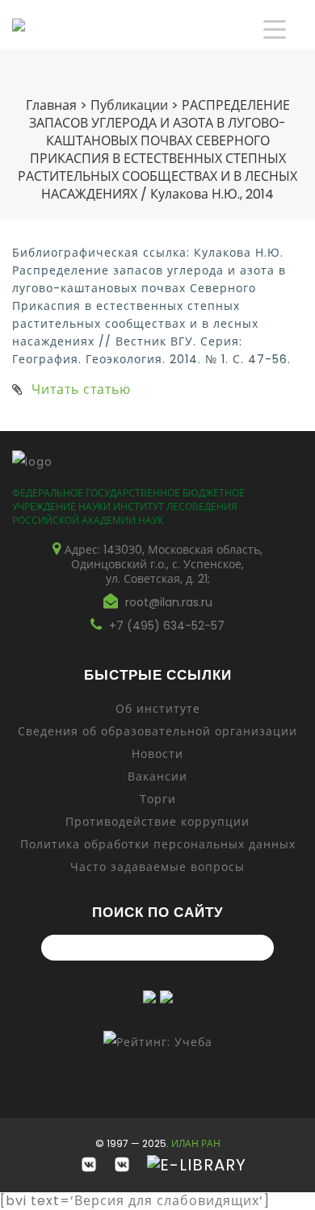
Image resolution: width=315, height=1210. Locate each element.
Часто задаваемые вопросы (157, 867)
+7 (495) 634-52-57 (167, 626)
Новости (157, 754)
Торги (158, 799)
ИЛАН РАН (195, 1143)
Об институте (158, 709)
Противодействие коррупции (157, 822)
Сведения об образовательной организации (157, 731)
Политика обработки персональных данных (158, 844)
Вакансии (157, 776)
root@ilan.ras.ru (168, 602)
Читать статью (81, 389)
